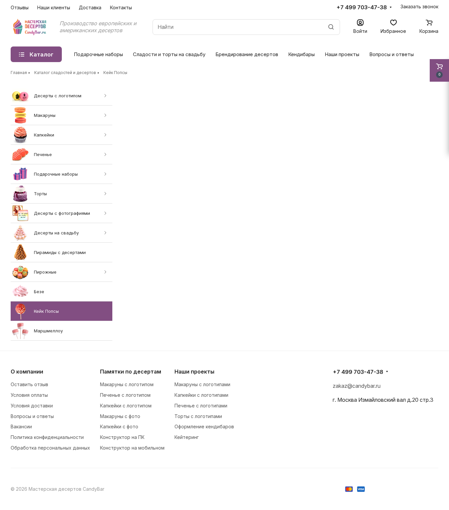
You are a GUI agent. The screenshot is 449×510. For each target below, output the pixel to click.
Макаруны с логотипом (127, 384)
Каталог (42, 54)
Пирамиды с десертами (60, 252)
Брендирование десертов (246, 54)
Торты (40, 193)
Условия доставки (32, 405)
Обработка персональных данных (50, 448)
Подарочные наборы (56, 174)
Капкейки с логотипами (201, 395)
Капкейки (44, 134)
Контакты (121, 7)
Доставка (90, 7)
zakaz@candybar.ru (357, 385)
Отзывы (20, 7)
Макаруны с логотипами (202, 384)
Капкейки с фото (119, 426)
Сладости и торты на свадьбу (169, 54)
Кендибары (301, 54)
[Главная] (30, 27)
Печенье (43, 154)
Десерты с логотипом (57, 95)
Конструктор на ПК (122, 437)
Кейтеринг (186, 437)
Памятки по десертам (130, 371)
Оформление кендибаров (204, 426)
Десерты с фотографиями (62, 213)
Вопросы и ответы (391, 54)
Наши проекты (342, 54)
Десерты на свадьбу (56, 232)
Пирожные (45, 272)
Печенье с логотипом (125, 395)
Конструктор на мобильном (132, 448)
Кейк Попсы (46, 311)
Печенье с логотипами (200, 405)
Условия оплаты (29, 395)
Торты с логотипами (198, 416)
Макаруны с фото (120, 416)
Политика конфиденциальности (47, 437)
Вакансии (21, 426)
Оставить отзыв (29, 384)
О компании (27, 371)
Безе (39, 291)
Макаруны (45, 115)
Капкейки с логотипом (126, 405)
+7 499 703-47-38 (361, 7)
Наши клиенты (53, 7)
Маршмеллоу (48, 330)
